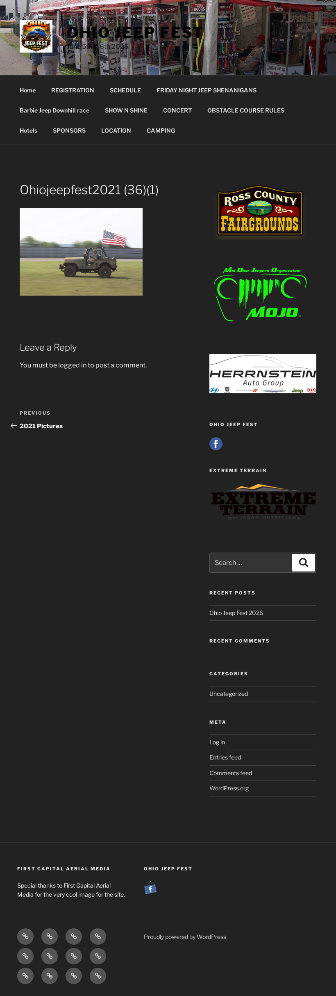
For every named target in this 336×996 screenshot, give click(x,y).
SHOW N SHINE (126, 110)
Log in (217, 742)
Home (28, 90)
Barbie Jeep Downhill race (54, 110)
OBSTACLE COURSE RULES (245, 110)
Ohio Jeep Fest (135, 32)
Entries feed (225, 757)
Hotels (28, 130)
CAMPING (161, 130)
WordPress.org (229, 788)
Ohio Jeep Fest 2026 (236, 612)
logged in (72, 365)
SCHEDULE (125, 90)
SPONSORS (69, 130)
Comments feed (230, 772)
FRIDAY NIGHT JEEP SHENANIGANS (207, 90)
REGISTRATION (72, 90)
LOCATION (116, 130)
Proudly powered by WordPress (185, 936)
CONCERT (177, 110)
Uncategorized (228, 693)
